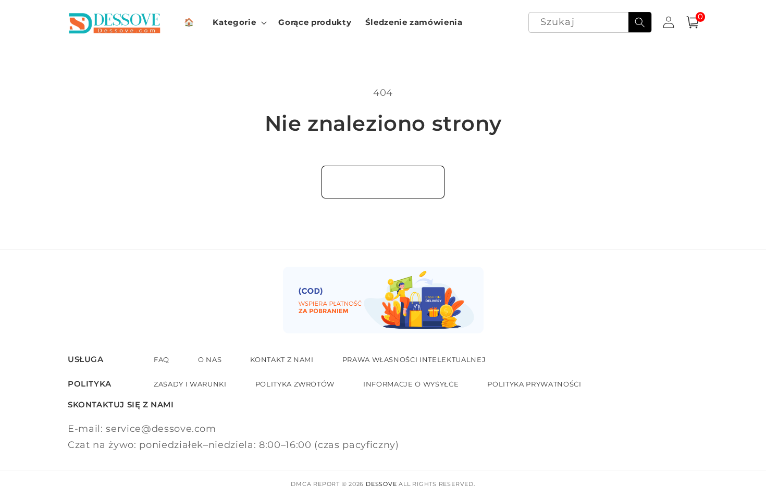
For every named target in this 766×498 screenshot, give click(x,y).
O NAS (209, 359)
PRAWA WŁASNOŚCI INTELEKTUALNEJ (414, 359)
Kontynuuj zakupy (383, 182)
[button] (238, 22)
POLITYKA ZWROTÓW (295, 384)
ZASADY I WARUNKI (190, 384)
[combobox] (590, 23)
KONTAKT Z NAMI (281, 359)
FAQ (161, 359)
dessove (381, 484)
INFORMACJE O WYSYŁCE (411, 384)
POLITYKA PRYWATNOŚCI (534, 384)
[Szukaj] (639, 22)
